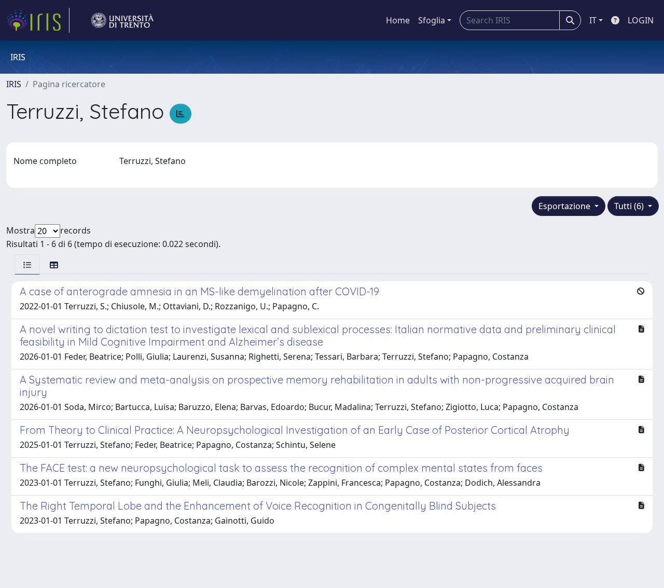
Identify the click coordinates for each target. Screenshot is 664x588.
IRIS (13, 84)
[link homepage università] (122, 20)
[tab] (27, 264)
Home (398, 20)
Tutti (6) (630, 206)
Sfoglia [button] (431, 20)
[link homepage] (38, 20)
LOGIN (641, 20)
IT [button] (593, 20)
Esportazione (565, 206)
